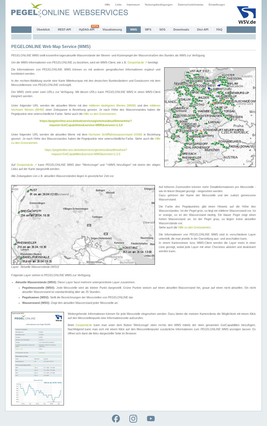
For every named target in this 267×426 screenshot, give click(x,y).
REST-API (64, 29)
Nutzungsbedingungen (159, 4)
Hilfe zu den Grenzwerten (99, 113)
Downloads (181, 29)
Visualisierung (112, 29)
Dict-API (202, 29)
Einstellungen (217, 4)
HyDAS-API (86, 29)
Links (118, 4)
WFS (148, 29)
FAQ (219, 29)
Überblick (43, 29)
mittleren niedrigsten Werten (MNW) (112, 105)
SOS (162, 29)
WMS (133, 29)
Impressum (133, 4)
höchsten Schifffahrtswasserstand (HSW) (115, 134)
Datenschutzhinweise (190, 4)
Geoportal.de (137, 62)
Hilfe (107, 4)
